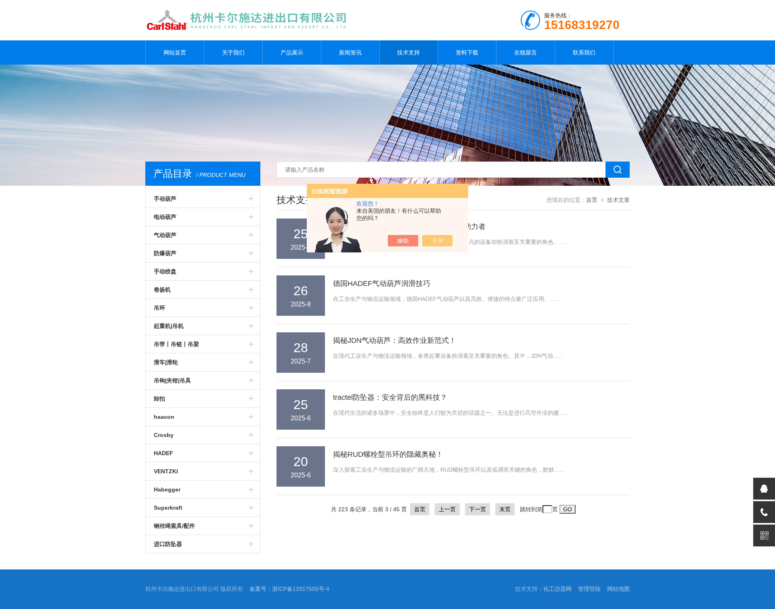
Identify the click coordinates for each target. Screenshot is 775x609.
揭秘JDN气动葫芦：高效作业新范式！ (394, 340)
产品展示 (292, 52)
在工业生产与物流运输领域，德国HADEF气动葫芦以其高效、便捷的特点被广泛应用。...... (446, 299)
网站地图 (618, 589)
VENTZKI (166, 471)
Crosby (164, 435)
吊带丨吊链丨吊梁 (176, 344)
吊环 (159, 307)
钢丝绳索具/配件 (174, 526)
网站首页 (174, 52)
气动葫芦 (165, 235)
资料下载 (467, 52)
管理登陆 (589, 589)
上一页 (447, 509)
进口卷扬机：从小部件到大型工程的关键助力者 (409, 227)
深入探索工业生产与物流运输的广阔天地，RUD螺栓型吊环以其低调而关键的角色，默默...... (448, 469)
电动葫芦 (165, 217)
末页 (505, 509)
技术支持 (408, 52)
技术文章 (618, 200)
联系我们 (584, 52)
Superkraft (168, 507)
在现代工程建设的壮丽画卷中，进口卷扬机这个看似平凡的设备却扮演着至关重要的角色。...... (451, 242)
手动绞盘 (165, 271)
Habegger (167, 489)
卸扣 (159, 398)
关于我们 (233, 52)
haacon (164, 417)
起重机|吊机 (169, 326)
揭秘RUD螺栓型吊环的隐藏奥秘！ (388, 454)
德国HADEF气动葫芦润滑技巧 (381, 283)
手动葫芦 (165, 198)
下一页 (477, 509)
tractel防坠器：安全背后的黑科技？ (390, 397)
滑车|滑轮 (166, 362)
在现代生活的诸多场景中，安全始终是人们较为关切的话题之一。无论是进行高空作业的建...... (451, 413)
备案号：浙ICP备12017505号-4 (289, 589)
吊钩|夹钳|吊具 (172, 380)
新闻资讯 (350, 52)
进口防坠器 (168, 544)
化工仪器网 (557, 589)
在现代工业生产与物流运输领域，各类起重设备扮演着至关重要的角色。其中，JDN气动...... (448, 356)
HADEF (163, 453)
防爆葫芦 (165, 253)
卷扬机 (162, 289)
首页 (591, 200)
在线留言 (525, 52)
